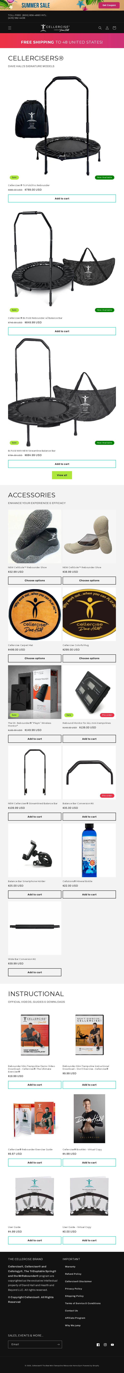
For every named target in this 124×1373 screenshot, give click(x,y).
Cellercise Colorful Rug (76, 645)
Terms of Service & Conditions (83, 1303)
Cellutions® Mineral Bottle (78, 881)
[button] (9, 28)
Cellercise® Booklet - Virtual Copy (82, 1149)
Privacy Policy (73, 1289)
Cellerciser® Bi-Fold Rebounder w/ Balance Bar (35, 318)
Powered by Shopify (91, 1366)
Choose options (35, 580)
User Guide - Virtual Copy (77, 1227)
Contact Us (71, 1310)
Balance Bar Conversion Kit (78, 803)
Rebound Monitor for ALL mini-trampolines (87, 723)
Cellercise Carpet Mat (20, 645)
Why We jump (73, 1325)
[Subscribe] (58, 1344)
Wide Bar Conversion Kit (22, 959)
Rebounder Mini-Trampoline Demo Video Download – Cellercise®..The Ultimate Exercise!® (31, 1069)
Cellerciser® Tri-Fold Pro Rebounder (29, 185)
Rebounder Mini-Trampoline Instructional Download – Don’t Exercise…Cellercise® (86, 1067)
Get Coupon (109, 5)
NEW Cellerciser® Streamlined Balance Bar (33, 803)
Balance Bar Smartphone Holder (26, 881)
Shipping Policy (74, 1296)
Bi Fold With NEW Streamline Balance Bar (32, 450)
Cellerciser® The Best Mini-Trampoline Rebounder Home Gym (57, 1366)
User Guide (14, 1227)
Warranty (70, 1266)
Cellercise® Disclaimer (78, 1281)
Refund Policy (73, 1274)
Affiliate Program (75, 1318)
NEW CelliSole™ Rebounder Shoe (27, 567)
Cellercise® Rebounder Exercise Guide (30, 1149)
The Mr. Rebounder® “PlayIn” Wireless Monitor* (29, 724)
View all (62, 475)
